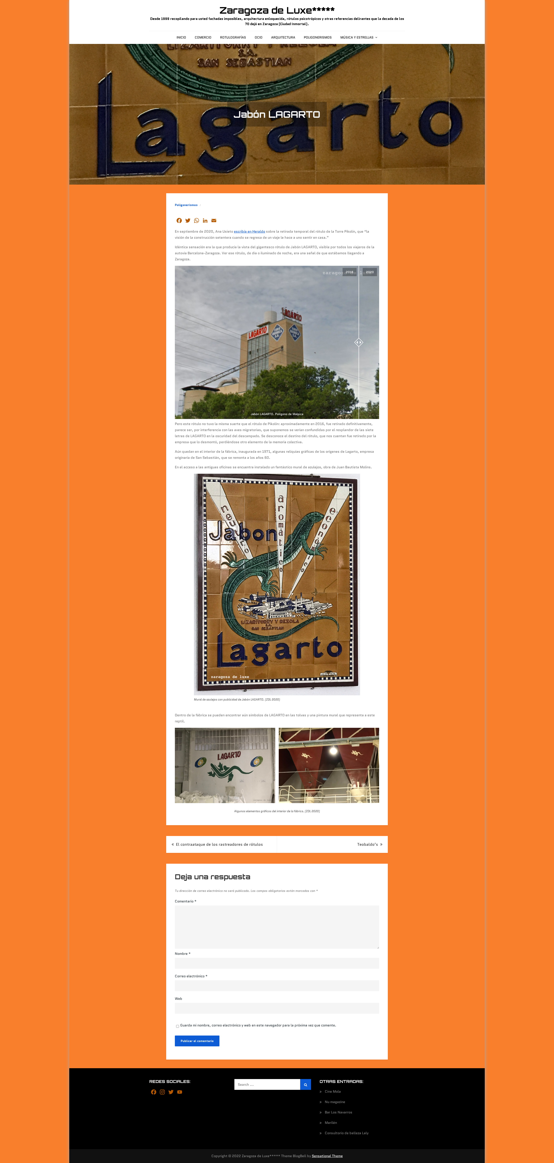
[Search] (305, 1084)
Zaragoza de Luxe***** (277, 10)
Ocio (259, 37)
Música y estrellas (357, 37)
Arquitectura (283, 37)
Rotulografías (233, 37)
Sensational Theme (327, 1155)
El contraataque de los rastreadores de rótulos (219, 844)
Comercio (203, 37)
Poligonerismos (318, 37)
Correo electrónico (191, 976)
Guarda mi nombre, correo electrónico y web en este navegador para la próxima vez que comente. (258, 1025)
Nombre (183, 953)
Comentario (185, 901)
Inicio (181, 37)
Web (178, 998)
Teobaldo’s (367, 844)
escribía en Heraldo (249, 231)
